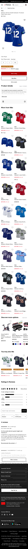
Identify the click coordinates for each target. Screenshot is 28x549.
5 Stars (3, 394)
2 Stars (3, 402)
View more (4, 96)
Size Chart (13, 59)
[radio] (13, 344)
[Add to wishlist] (24, 20)
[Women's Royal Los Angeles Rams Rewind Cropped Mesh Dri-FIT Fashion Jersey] (7, 142)
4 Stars (3, 397)
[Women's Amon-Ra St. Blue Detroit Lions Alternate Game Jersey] (20, 211)
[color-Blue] (16, 344)
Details (17, 68)
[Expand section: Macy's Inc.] (14, 480)
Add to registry (14, 81)
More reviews (14, 459)
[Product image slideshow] (14, 36)
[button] (5, 8)
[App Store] (5, 524)
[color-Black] (13, 344)
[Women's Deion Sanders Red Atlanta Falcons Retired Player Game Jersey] (20, 189)
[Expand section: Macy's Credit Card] (14, 472)
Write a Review (24, 388)
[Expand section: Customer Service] (14, 468)
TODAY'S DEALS (4, 1)
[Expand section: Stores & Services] (14, 476)
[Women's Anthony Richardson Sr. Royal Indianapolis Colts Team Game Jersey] (20, 278)
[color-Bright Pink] (24, 344)
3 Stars (3, 399)
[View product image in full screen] (3, 48)
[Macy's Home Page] (7, 5)
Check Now (17, 505)
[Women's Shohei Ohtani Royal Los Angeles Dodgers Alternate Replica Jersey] (7, 233)
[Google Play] (16, 524)
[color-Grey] (18, 344)
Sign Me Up (14, 490)
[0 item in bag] (26, 5)
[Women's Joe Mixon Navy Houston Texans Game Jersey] (7, 300)
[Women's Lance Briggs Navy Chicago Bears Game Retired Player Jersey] (20, 300)
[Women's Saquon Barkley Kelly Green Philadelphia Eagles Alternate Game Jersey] (7, 117)
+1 (22, 344)
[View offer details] (14, 101)
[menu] (2, 5)
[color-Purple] (20, 344)
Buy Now (14, 78)
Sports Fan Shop (11, 8)
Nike (2, 10)
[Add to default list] (12, 111)
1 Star (3, 404)
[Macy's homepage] (1, 8)
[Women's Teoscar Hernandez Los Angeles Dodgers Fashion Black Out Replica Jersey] (20, 142)
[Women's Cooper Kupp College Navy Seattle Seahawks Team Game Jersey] (19, 361)
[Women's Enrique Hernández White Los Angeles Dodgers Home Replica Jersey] (7, 211)
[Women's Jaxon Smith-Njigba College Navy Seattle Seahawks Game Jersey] (20, 164)
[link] (7, 129)
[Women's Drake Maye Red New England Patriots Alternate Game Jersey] (20, 117)
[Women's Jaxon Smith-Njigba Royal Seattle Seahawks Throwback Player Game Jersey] (7, 164)
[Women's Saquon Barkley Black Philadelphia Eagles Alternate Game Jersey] (7, 278)
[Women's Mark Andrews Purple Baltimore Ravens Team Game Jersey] (7, 256)
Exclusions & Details (10, 505)
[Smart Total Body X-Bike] (6, 326)
